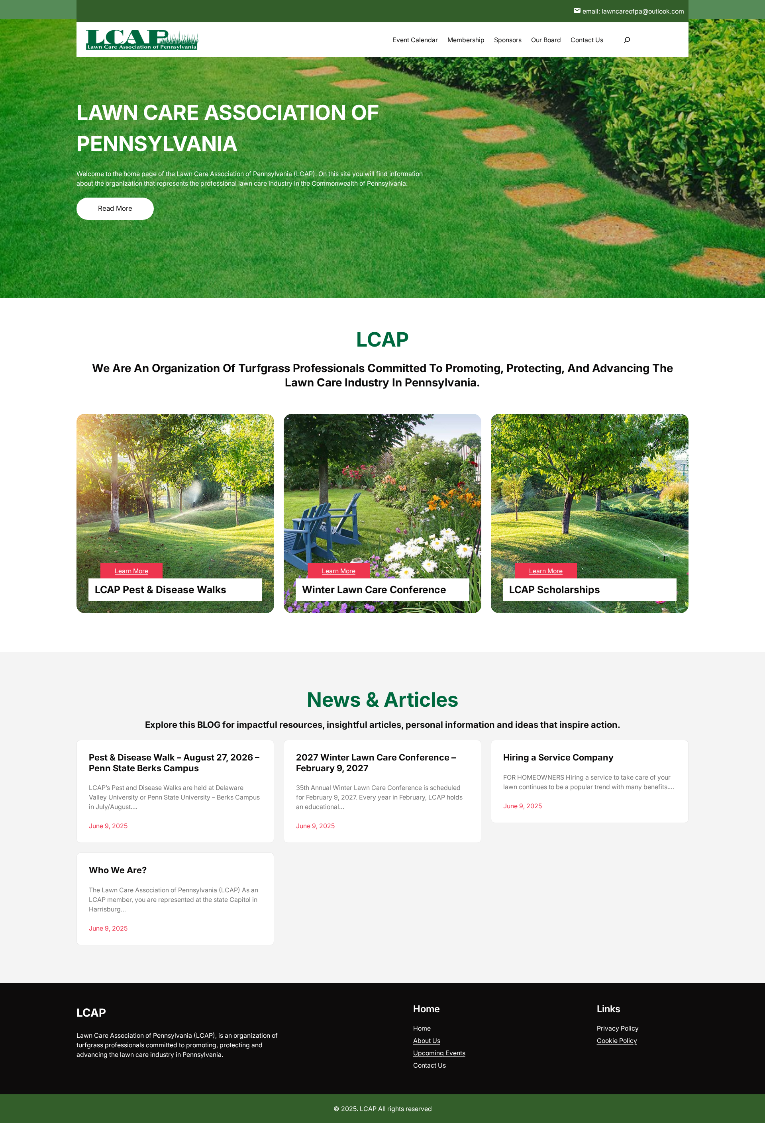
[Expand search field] (627, 40)
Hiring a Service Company (558, 757)
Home (422, 1028)
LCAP (91, 1012)
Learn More (131, 571)
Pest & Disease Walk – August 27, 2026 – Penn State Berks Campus (174, 762)
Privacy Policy (618, 1028)
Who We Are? (118, 870)
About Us (426, 1041)
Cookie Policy (617, 1041)
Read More (115, 208)
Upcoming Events (439, 1053)
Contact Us (429, 1065)
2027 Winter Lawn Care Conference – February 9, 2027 (376, 762)
